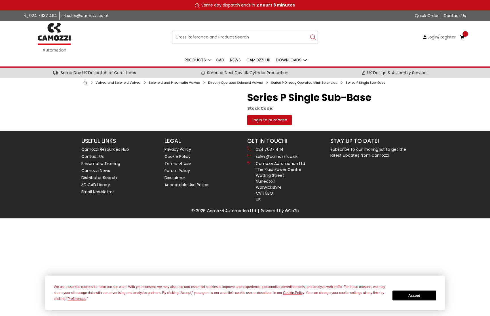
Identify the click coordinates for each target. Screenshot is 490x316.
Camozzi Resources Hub (105, 149)
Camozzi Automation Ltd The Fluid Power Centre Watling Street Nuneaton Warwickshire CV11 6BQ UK (280, 181)
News (235, 60)
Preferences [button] (76, 299)
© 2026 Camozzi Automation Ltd (223, 211)
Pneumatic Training (100, 163)
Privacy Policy (177, 149)
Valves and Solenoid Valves (118, 82)
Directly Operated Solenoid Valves (235, 82)
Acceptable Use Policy (186, 185)
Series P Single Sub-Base (365, 82)
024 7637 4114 (42, 15)
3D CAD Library (95, 185)
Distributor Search (99, 177)
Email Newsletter (97, 192)
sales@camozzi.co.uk (87, 15)
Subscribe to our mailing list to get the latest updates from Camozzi (368, 152)
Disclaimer (174, 177)
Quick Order (427, 15)
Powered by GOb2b (280, 211)
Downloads (288, 60)
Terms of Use (177, 163)
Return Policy (177, 170)
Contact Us (454, 15)
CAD (220, 60)
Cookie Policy (177, 156)
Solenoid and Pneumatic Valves (174, 82)
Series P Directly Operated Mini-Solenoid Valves (305, 82)
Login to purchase (269, 120)
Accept (414, 296)
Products (195, 60)
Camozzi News (95, 170)
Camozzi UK (258, 60)
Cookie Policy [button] (293, 293)
